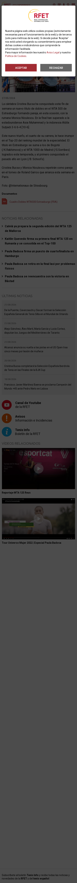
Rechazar (56, 67)
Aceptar (21, 67)
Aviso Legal (53, 52)
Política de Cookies (15, 56)
